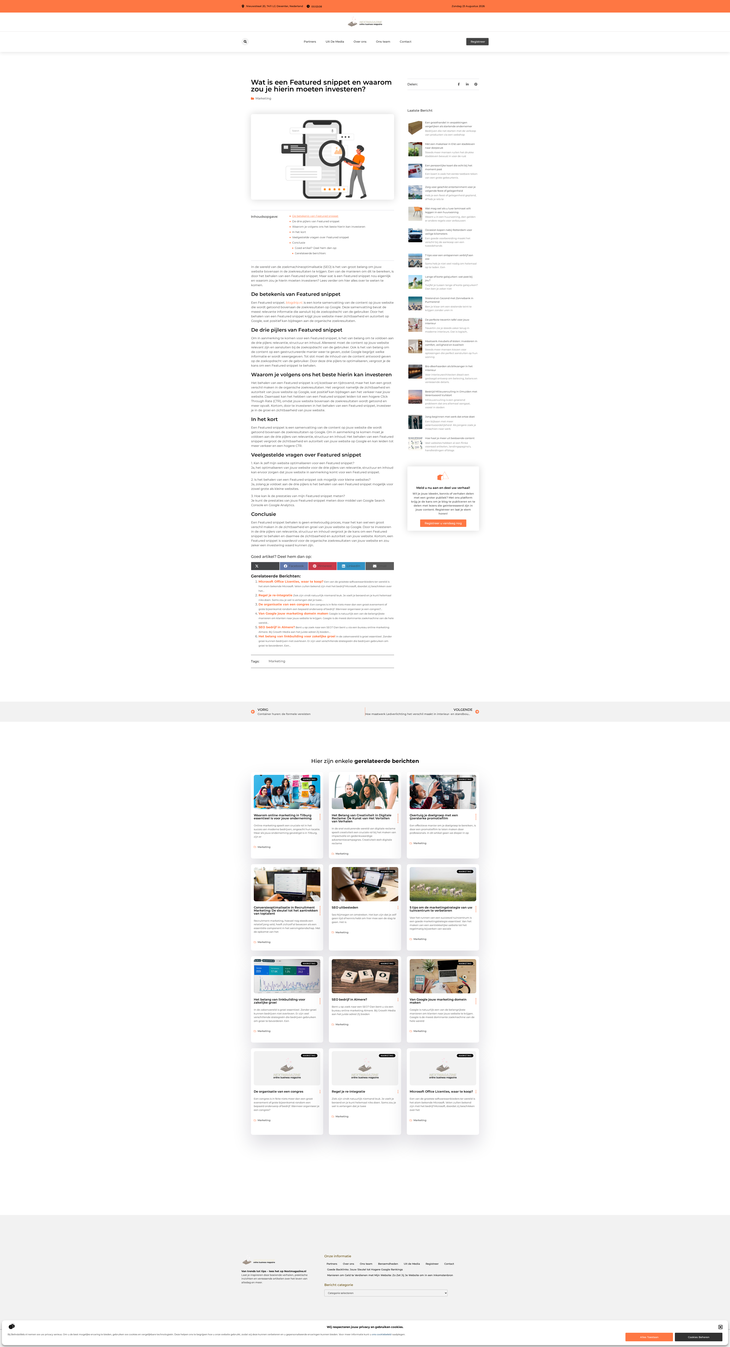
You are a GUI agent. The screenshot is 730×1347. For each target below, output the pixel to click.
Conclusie (298, 242)
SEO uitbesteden (345, 907)
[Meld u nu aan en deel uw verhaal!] (443, 476)
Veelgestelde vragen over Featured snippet (320, 237)
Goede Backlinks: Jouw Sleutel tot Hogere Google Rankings (365, 1269)
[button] (720, 1327)
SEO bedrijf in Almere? (277, 627)
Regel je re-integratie (275, 595)
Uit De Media (335, 41)
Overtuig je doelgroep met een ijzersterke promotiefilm (434, 816)
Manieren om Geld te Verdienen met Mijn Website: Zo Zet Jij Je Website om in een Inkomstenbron (390, 1275)
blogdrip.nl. (294, 302)
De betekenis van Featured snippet (315, 216)
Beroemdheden (388, 1263)
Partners (310, 41)
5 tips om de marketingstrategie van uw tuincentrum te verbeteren (441, 909)
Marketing (263, 98)
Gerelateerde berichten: (310, 253)
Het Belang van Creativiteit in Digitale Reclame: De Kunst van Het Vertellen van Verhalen (361, 818)
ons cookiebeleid (381, 1334)
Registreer (432, 1263)
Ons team (383, 41)
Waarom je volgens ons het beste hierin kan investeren (328, 226)
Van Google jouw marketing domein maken (293, 613)
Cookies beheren (698, 1337)
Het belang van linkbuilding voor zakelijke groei (297, 636)
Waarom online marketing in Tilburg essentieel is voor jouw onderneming (283, 816)
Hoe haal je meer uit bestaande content (449, 438)
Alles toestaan (649, 1337)
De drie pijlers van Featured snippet (316, 221)
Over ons (360, 41)
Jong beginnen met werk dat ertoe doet (450, 416)
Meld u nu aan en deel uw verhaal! (443, 488)
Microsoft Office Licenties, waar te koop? (291, 581)
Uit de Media (412, 1263)
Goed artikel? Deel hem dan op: (316, 248)
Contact (405, 41)
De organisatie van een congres (284, 604)
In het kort (299, 232)
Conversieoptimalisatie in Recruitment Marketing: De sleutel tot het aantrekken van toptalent (286, 910)
